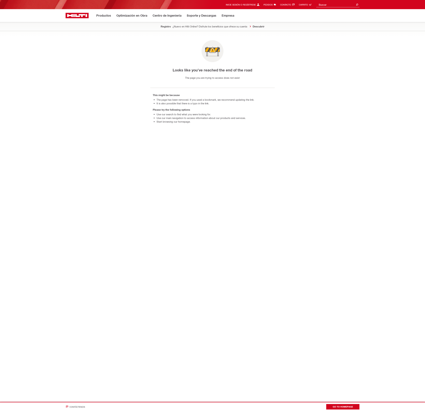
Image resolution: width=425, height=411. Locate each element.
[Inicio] (77, 15)
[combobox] (337, 4)
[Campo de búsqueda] (357, 4)
